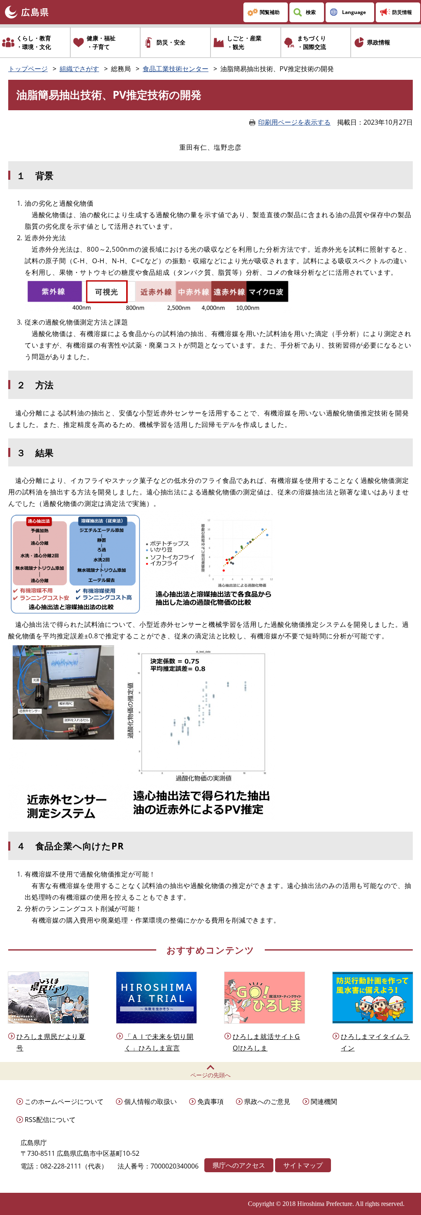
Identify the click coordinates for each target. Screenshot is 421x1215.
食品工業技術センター (175, 68)
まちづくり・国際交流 (311, 42)
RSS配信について (50, 1119)
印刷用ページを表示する (294, 122)
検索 (311, 12)
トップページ (28, 68)
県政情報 (378, 42)
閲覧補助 (270, 12)
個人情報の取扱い (150, 1101)
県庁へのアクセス (239, 1165)
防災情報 (402, 12)
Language (354, 12)
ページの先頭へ (210, 1075)
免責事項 (210, 1101)
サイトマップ (303, 1165)
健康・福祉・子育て (101, 42)
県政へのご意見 (267, 1101)
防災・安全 (171, 42)
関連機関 (324, 1101)
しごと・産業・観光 (244, 42)
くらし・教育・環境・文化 (33, 42)
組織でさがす (79, 68)
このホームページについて (64, 1101)
